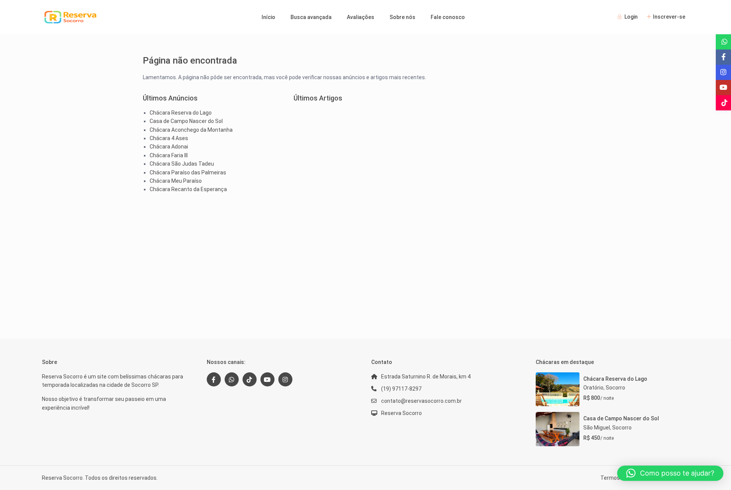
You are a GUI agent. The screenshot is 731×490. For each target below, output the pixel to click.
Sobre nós (402, 17)
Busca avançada (311, 17)
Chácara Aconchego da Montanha (191, 130)
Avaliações (360, 17)
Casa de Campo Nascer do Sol (186, 121)
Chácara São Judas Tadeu (182, 164)
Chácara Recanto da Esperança (188, 189)
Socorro (615, 388)
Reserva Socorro (401, 413)
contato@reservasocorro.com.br (421, 401)
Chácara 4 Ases (169, 138)
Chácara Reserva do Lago (181, 113)
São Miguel (596, 428)
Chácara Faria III (169, 155)
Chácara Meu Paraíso (176, 181)
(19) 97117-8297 (401, 389)
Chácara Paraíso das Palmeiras (188, 172)
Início (268, 17)
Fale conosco (448, 17)
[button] (670, 473)
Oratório (593, 388)
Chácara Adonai (169, 147)
